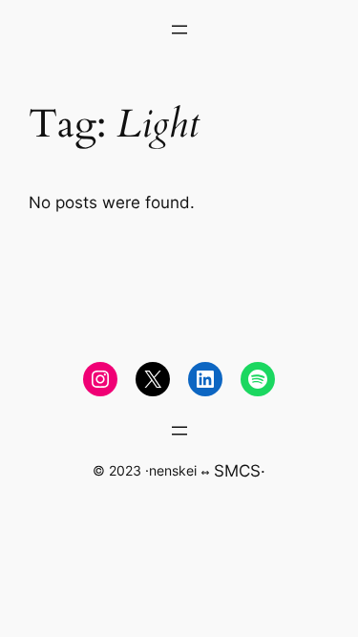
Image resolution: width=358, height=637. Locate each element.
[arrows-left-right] (205, 472)
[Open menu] (179, 29)
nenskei (173, 470)
